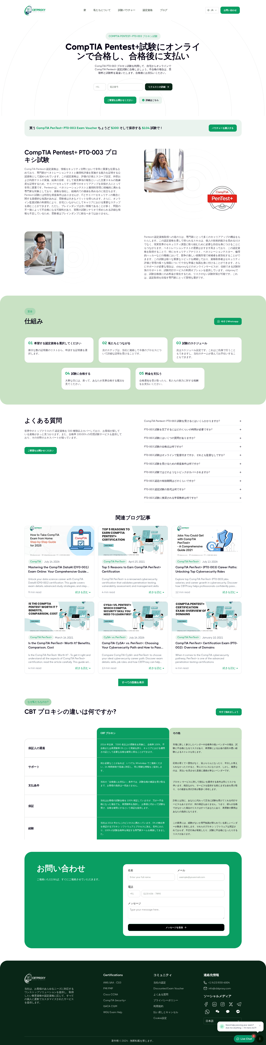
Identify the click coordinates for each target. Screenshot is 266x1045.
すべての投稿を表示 (133, 682)
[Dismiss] (259, 1025)
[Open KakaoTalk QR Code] (227, 1012)
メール (181, 870)
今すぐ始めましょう (228, 712)
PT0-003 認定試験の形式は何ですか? (164, 489)
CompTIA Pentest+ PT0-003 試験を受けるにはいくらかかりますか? (182, 421)
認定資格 (148, 10)
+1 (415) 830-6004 (219, 982)
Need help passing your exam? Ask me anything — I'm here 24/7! (241, 1026)
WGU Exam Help (112, 1012)
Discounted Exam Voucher (168, 988)
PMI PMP (108, 988)
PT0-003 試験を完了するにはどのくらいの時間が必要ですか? (178, 429)
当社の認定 (159, 982)
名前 (130, 870)
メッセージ (134, 903)
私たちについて (102, 10)
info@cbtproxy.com (220, 988)
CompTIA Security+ (114, 1000)
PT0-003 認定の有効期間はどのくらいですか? (169, 480)
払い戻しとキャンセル (165, 1012)
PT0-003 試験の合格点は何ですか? (163, 446)
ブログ (163, 10)
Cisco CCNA (110, 994)
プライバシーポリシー (165, 1000)
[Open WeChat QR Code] (217, 1012)
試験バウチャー (126, 10)
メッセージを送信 (174, 927)
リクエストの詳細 (156, 87)
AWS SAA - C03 (112, 982)
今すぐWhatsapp (229, 321)
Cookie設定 (160, 1018)
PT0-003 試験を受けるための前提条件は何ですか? (172, 463)
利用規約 (158, 1006)
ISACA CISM (110, 1006)
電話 (130, 887)
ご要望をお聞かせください (120, 100)
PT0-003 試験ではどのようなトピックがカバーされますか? (177, 472)
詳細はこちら (152, 100)
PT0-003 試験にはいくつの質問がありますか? (169, 437)
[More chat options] (260, 1039)
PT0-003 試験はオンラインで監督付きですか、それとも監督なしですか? (184, 455)
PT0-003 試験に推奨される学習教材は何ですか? (170, 497)
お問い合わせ (230, 10)
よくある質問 (160, 994)
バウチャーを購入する (223, 128)
